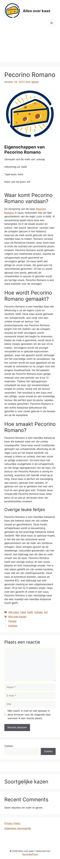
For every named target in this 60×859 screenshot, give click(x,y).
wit (46, 612)
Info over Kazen (17, 616)
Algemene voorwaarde (17, 828)
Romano (9, 212)
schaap (38, 612)
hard (23, 612)
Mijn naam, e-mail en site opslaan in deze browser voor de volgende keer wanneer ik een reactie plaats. (29, 714)
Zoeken (8, 746)
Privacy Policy (12, 823)
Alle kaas (13, 612)
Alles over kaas (36, 11)
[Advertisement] (30, 47)
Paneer (12, 621)
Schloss (12, 625)
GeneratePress (30, 854)
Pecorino (41, 208)
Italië (30, 612)
